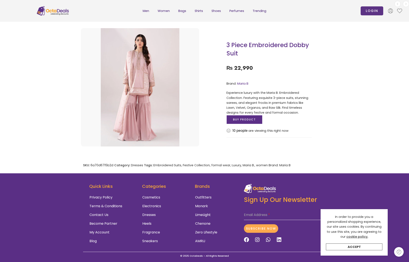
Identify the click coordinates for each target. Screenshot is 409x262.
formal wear (220, 165)
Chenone (202, 223)
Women (164, 11)
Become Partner (103, 223)
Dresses (137, 165)
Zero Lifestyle (206, 232)
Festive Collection (196, 165)
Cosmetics (151, 197)
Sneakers (150, 241)
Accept (354, 247)
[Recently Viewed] (399, 252)
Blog (93, 241)
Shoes (216, 11)
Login (372, 10)
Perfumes (236, 11)
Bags (182, 11)
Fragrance (151, 232)
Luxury (236, 165)
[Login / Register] (390, 11)
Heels (146, 223)
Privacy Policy (100, 197)
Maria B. (249, 165)
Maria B (242, 83)
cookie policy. (357, 236)
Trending (259, 11)
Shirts (199, 11)
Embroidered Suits (167, 165)
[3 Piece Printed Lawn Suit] (398, 4)
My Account (99, 232)
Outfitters (203, 197)
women (262, 165)
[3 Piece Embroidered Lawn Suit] (406, 4)
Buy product (244, 119)
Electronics (151, 206)
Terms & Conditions (105, 206)
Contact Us (98, 214)
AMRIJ (200, 241)
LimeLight (203, 214)
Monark (201, 206)
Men (146, 11)
